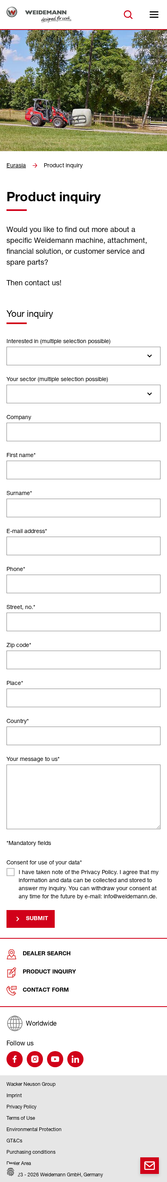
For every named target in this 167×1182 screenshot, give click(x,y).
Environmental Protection (34, 1129)
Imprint (14, 1095)
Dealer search (47, 954)
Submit (37, 919)
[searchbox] (13, 356)
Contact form (46, 990)
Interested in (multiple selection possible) (58, 340)
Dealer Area (18, 1163)
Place (14, 682)
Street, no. (20, 606)
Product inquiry (63, 165)
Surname (19, 492)
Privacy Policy (21, 1107)
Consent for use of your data (44, 862)
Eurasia (16, 165)
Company (18, 416)
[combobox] (83, 356)
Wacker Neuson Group (31, 1084)
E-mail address (26, 530)
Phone (15, 568)
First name (21, 454)
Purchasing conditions (31, 1152)
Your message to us (33, 758)
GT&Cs (14, 1141)
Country (17, 720)
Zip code (18, 644)
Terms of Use (20, 1118)
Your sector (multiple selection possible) (57, 378)
